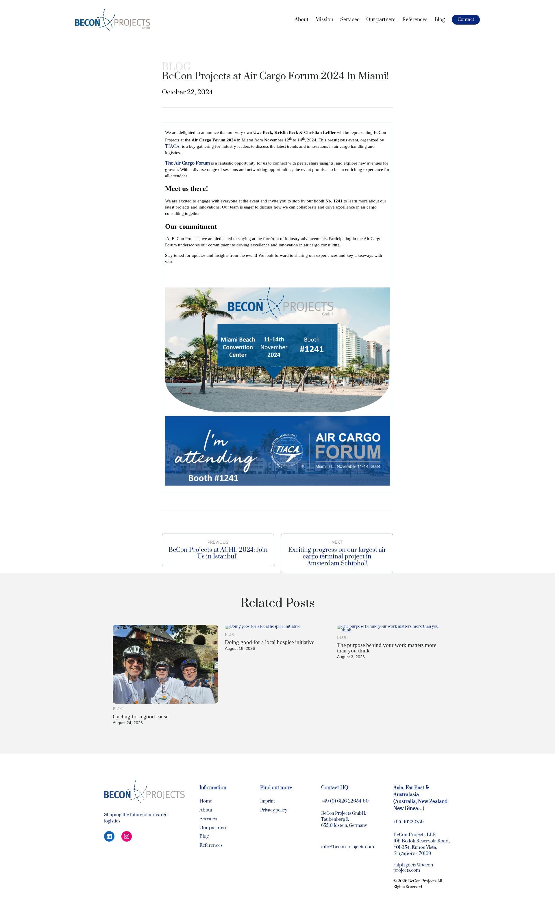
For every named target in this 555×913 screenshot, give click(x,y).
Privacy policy (273, 810)
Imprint (267, 801)
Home (205, 801)
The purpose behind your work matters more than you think (386, 647)
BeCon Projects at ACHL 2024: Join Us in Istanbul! (218, 553)
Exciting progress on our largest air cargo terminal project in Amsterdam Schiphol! (337, 556)
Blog (176, 67)
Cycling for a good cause (140, 716)
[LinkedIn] (109, 836)
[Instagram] (126, 836)
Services (208, 819)
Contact (466, 19)
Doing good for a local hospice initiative (269, 642)
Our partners (213, 828)
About (205, 810)
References (211, 845)
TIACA (172, 146)
